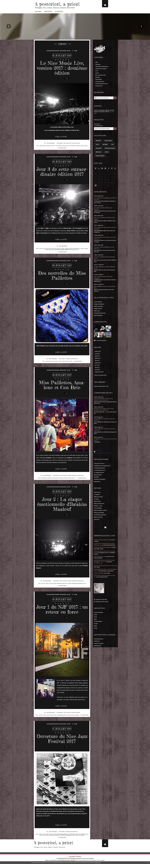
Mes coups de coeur (69, 143)
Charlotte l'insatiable (99, 479)
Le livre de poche (98, 612)
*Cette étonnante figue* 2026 (102, 539)
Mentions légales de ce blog (64, 860)
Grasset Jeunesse (98, 643)
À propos (59, 11)
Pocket (96, 623)
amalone (43, 478)
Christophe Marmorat (100, 313)
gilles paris (98, 152)
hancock (77, 834)
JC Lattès (96, 499)
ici (65, 462)
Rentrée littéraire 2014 (101, 83)
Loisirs (97, 73)
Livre (96, 70)
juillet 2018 (98, 351)
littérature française (110, 148)
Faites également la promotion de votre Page (102, 453)
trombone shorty (62, 715)
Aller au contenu (6, 1)
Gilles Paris (97, 310)
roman (106, 152)
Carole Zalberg (98, 301)
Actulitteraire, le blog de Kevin (102, 465)
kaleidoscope (97, 645)
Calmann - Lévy (98, 505)
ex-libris (108, 573)
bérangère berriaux (64, 249)
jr (69, 145)
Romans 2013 (99, 86)
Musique (77, 143)
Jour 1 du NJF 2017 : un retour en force (62, 609)
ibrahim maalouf (61, 583)
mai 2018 (97, 353)
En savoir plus (98, 862)
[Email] (105, 3)
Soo (95, 439)
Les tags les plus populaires (88, 858)
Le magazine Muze (99, 472)
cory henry (55, 249)
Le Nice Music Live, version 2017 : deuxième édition (62, 68)
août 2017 (97, 356)
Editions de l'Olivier (99, 503)
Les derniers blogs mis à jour (62, 858)
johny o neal (84, 248)
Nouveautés (74, 358)
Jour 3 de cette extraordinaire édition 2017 (62, 171)
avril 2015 (97, 369)
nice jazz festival (49, 248)
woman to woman (59, 835)
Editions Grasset (98, 496)
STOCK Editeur (98, 508)
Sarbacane (97, 641)
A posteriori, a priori (57, 4)
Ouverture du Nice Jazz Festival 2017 (62, 738)
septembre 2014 (99, 372)
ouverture (72, 834)
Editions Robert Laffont (100, 510)
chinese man (68, 248)
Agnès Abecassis (98, 306)
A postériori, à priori (97, 450)
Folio (95, 619)
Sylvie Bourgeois (98, 315)
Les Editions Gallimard (100, 514)
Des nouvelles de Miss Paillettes (62, 275)
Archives (48, 11)
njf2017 (53, 145)
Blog (96, 62)
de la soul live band (73, 715)
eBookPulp (97, 481)
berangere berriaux (77, 583)
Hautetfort (78, 856)
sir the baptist (76, 248)
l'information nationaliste (106, 571)
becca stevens (80, 835)
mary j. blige (60, 248)
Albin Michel (97, 501)
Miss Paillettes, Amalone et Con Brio (62, 385)
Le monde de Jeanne (99, 470)
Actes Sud (96, 519)
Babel (95, 626)
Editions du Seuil (98, 517)
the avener (59, 145)
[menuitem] (38, 11)
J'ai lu (95, 617)
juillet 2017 (98, 358)
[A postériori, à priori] (94, 451)
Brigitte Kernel (98, 308)
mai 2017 (97, 360)
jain (63, 145)
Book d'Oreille (98, 474)
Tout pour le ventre (99, 463)
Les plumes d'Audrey (99, 468)
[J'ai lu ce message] (148, 862)
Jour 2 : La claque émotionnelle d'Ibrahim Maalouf (62, 504)
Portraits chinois (99, 81)
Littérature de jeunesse (101, 66)
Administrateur (98, 398)
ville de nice (84, 145)
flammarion (98, 148)
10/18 (95, 614)
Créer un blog (72, 856)
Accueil (38, 11)
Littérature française (101, 68)
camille (78, 145)
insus (66, 145)
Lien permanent (50, 143)
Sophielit (96, 477)
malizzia (96, 418)
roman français (108, 140)
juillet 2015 (98, 362)
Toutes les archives (100, 375)
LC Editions (97, 494)
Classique (97, 64)
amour (97, 144)
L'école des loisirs (98, 639)
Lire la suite (61, 136)
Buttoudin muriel (98, 408)
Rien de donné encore (100, 556)
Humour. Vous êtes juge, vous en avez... (104, 565)
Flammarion (97, 492)
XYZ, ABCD (97, 567)
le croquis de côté (102, 577)
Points (96, 628)
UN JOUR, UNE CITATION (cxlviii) (102, 547)
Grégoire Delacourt (99, 304)
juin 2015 (97, 365)
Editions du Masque (99, 512)
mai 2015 (97, 367)
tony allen (48, 249)
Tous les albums (101, 340)
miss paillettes (74, 249)
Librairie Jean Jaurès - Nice (101, 386)
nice (49, 145)
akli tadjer (105, 144)
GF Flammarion (98, 621)
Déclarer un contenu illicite (51, 860)
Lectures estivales (99, 573)
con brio (49, 478)
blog (103, 860)
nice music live (44, 145)
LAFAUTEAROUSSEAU (109, 545)
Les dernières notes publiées (75, 858)
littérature (98, 140)
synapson (73, 145)
